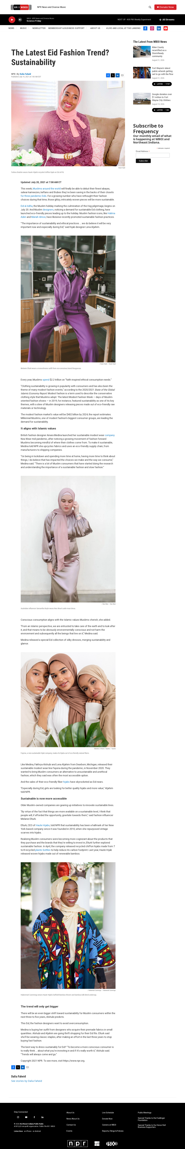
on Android (37, 1131)
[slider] (24, 19)
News (11, 28)
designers (48, 209)
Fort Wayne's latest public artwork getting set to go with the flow (162, 71)
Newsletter (39, 28)
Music (23, 28)
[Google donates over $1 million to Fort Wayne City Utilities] (142, 99)
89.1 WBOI (51, 1126)
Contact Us (71, 1125)
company (110, 435)
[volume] (20, 20)
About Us (95, 28)
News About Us (72, 1119)
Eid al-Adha (27, 206)
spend (46, 379)
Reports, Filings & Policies (113, 1131)
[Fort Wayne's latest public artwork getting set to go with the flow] (142, 72)
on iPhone (27, 1131)
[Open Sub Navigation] (16, 28)
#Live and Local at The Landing (123, 28)
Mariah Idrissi (38, 217)
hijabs (66, 781)
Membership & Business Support (66, 28)
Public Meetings (144, 1113)
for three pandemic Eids (33, 195)
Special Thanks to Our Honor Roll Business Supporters (152, 1126)
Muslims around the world (47, 188)
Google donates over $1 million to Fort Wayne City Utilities (162, 97)
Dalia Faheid (25, 74)
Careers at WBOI (109, 1125)
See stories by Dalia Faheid (26, 1080)
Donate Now (166, 7)
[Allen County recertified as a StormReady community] (142, 52)
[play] (12, 19)
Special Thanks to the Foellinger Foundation (151, 1119)
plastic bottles (43, 850)
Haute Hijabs (43, 825)
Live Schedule (108, 1113)
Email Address (143, 151)
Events (69, 1131)
